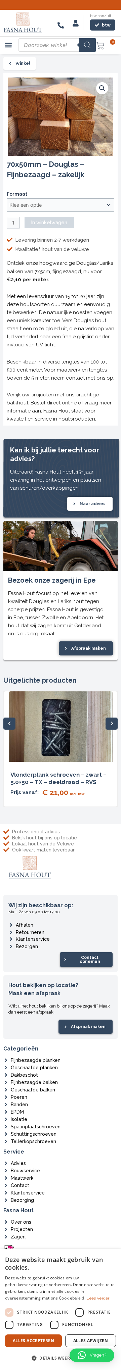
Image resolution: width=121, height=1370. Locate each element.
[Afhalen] (11, 925)
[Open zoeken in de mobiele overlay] (57, 45)
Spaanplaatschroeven (36, 1126)
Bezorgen (27, 946)
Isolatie (19, 1119)
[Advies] (6, 1163)
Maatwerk (22, 1178)
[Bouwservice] (6, 1170)
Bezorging (22, 1200)
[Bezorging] (6, 1200)
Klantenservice (33, 939)
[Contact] (6, 1185)
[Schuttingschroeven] (6, 1134)
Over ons (21, 1222)
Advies (18, 1163)
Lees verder (97, 1298)
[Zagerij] (6, 1236)
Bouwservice (25, 1170)
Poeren (19, 1097)
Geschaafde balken (33, 1089)
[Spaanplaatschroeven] (6, 1126)
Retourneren (30, 932)
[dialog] (60, 1309)
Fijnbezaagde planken (36, 1060)
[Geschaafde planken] (6, 1067)
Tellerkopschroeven (33, 1141)
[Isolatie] (6, 1119)
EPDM (17, 1112)
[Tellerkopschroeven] (6, 1141)
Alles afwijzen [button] (90, 1340)
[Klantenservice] (11, 939)
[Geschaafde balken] (6, 1089)
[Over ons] (6, 1222)
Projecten (22, 1229)
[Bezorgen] (11, 946)
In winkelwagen (49, 222)
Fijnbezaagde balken (34, 1082)
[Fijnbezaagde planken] (6, 1060)
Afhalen (24, 925)
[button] (8, 45)
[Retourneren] (11, 932)
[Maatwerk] (6, 1178)
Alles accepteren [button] (33, 1340)
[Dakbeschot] (6, 1075)
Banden (19, 1104)
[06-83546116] (60, 25)
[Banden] (6, 1104)
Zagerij (19, 1236)
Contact (20, 1185)
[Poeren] (6, 1097)
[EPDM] (6, 1112)
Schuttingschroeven (33, 1134)
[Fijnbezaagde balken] (6, 1082)
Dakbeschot (24, 1075)
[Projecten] (6, 1229)
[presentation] (9, 724)
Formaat (17, 194)
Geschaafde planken (34, 1067)
